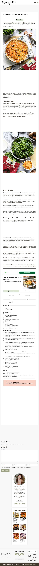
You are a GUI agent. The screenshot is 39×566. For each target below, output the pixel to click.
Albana (5, 16)
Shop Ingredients (27, 272)
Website (28, 464)
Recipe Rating (4, 446)
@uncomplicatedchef (17, 383)
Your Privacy (3, 556)
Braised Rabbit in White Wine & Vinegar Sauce (23, 520)
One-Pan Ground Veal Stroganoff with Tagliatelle (15, 520)
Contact (9, 557)
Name (3, 464)
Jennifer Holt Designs (30, 564)
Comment (3, 449)
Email (15, 464)
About (2, 557)
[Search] (35, 551)
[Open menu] (35, 2)
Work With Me (19, 559)
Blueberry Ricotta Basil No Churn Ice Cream (22, 541)
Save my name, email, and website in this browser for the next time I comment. (16, 467)
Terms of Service (8, 556)
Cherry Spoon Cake (15, 531)
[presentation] (16, 515)
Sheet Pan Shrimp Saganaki (15, 540)
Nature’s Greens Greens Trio (13, 372)
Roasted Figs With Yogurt (22, 531)
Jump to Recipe (20, 19)
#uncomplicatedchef (28, 383)
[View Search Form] (37, 2)
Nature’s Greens (14, 23)
